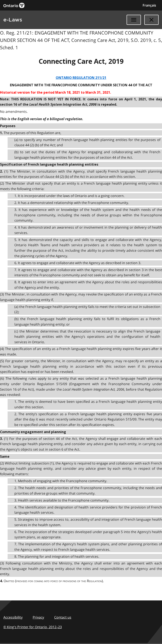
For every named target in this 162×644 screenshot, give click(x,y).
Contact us (62, 617)
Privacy (38, 617)
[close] (151, 20)
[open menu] (134, 20)
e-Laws (12, 20)
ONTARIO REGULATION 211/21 (81, 78)
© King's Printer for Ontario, (32, 627)
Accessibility (13, 617)
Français (149, 5)
